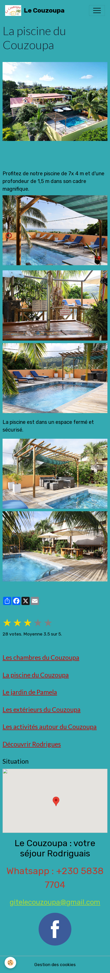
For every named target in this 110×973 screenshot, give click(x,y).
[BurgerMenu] (97, 10)
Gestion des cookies (55, 964)
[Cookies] (10, 962)
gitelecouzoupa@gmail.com (55, 902)
